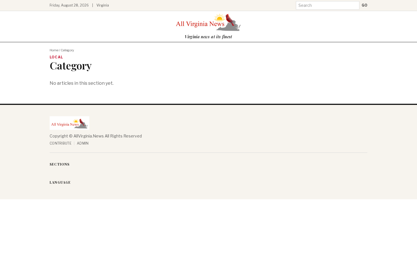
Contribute (60, 143)
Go (364, 5)
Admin (83, 143)
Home (54, 50)
